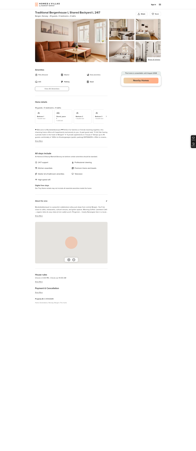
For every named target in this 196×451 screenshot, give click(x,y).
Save (157, 14)
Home (37, 303)
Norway (51, 303)
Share (143, 14)
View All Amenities (52, 89)
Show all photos (154, 60)
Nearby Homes (141, 80)
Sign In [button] (153, 5)
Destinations (44, 303)
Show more (39, 141)
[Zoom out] (73, 259)
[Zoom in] (68, 259)
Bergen (56, 303)
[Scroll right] (106, 116)
